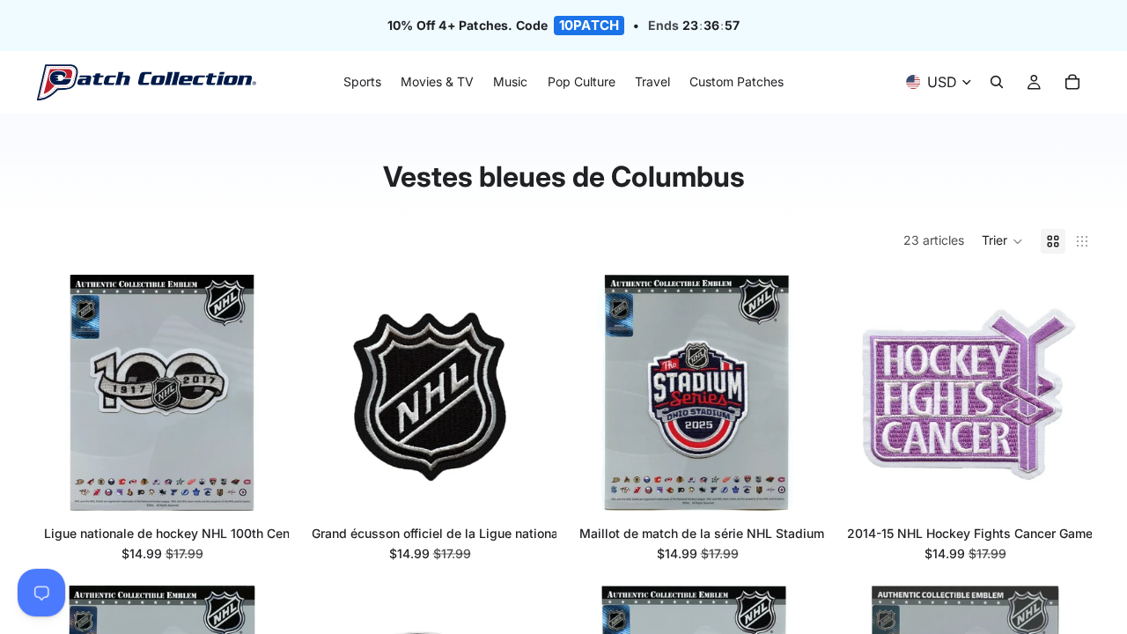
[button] (1002, 241)
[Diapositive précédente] (605, 392)
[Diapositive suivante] (788, 392)
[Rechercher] (996, 82)
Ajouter (268, 483)
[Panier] (1072, 82)
